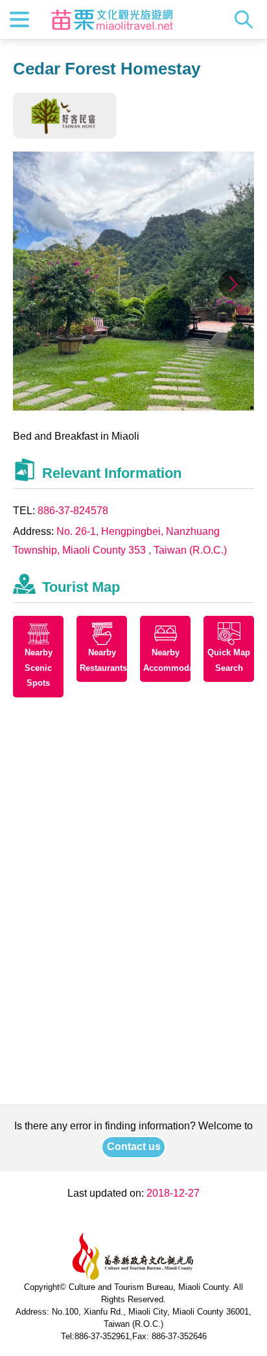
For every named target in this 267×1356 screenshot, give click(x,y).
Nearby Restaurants (103, 660)
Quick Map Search (228, 660)
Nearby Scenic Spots (38, 668)
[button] (233, 284)
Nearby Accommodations (167, 660)
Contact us (134, 1146)
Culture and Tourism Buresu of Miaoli (112, 19)
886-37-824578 (73, 510)
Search (247, 19)
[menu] (19, 19)
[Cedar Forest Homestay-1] (133, 406)
